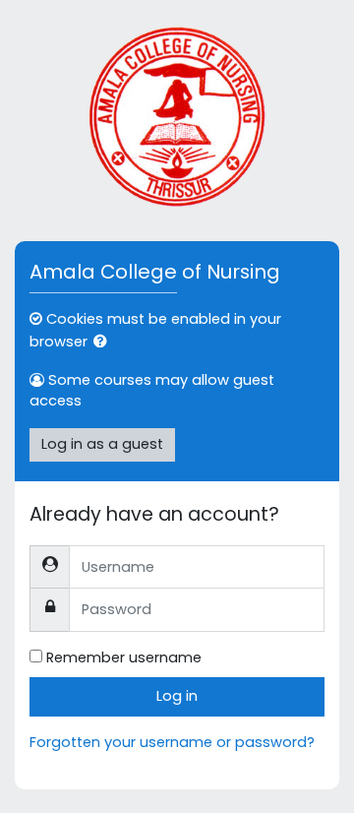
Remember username (124, 657)
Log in (177, 696)
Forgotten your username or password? (172, 742)
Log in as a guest (102, 444)
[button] (104, 342)
